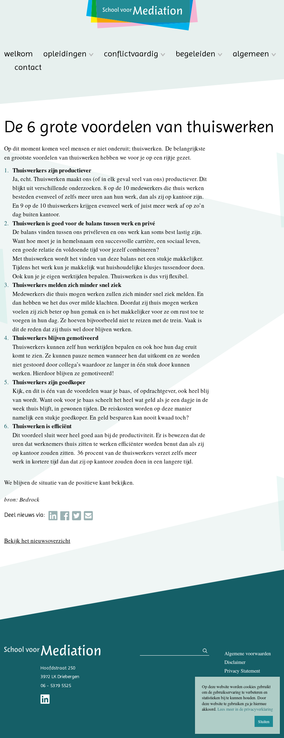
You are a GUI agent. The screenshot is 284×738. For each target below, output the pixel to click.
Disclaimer (235, 662)
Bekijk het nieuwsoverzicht (37, 540)
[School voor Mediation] (142, 15)
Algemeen (251, 53)
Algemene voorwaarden (247, 653)
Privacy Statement (242, 670)
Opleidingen (65, 53)
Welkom (18, 53)
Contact (28, 67)
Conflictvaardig (131, 53)
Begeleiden (195, 53)
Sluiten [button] (263, 721)
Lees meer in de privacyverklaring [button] (245, 709)
